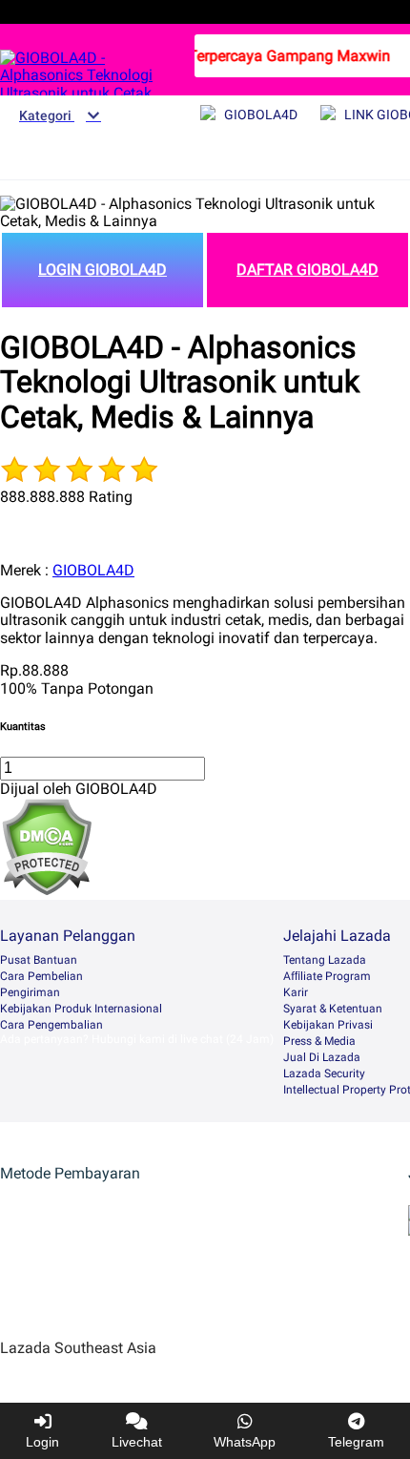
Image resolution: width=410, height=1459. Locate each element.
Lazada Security (324, 1073)
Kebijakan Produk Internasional (81, 1008)
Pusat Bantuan (38, 960)
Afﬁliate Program (327, 976)
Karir (295, 992)
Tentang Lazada (324, 960)
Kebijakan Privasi (328, 1025)
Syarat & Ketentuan (332, 1008)
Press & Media (319, 1041)
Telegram (356, 1441)
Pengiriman (30, 992)
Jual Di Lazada (321, 1057)
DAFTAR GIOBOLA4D (307, 270)
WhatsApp (245, 1441)
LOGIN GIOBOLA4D (102, 270)
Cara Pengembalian (51, 1025)
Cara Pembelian (41, 976)
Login (42, 1441)
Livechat (137, 1441)
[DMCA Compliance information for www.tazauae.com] (46, 891)
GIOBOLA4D (93, 570)
